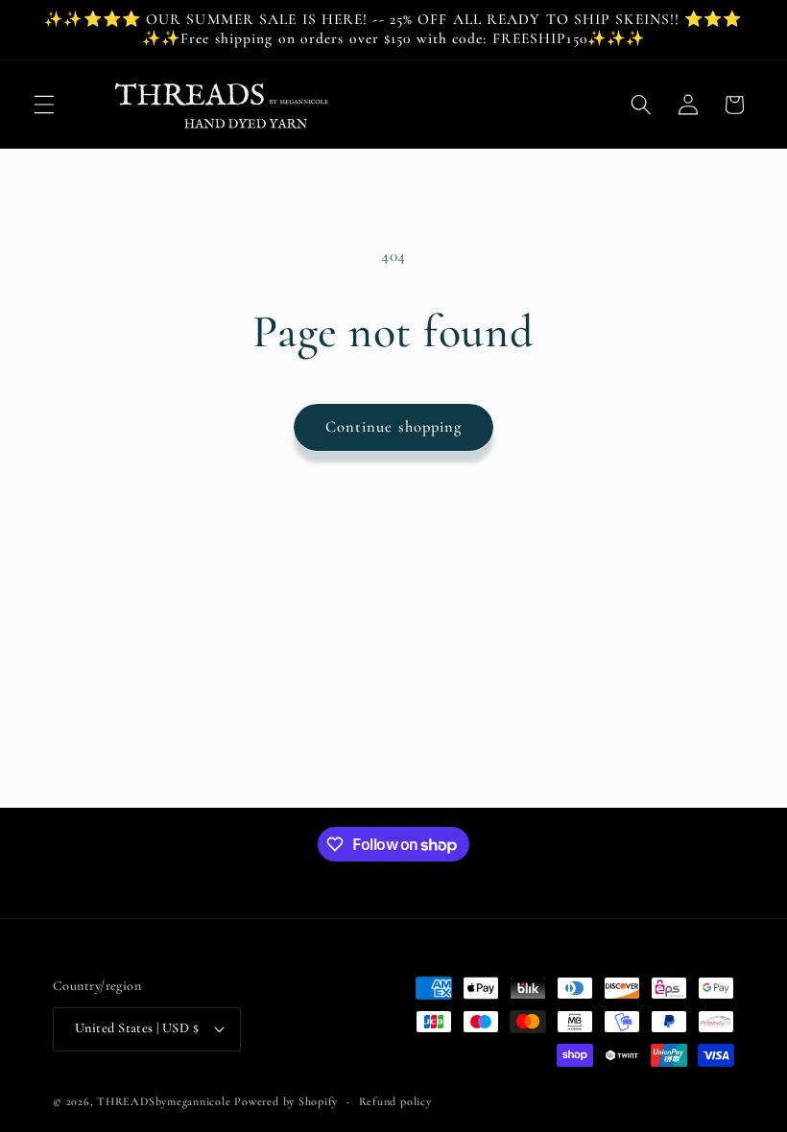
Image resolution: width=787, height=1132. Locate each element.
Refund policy (395, 1101)
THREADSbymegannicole (163, 1101)
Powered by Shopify (286, 1101)
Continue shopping (394, 426)
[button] (44, 105)
